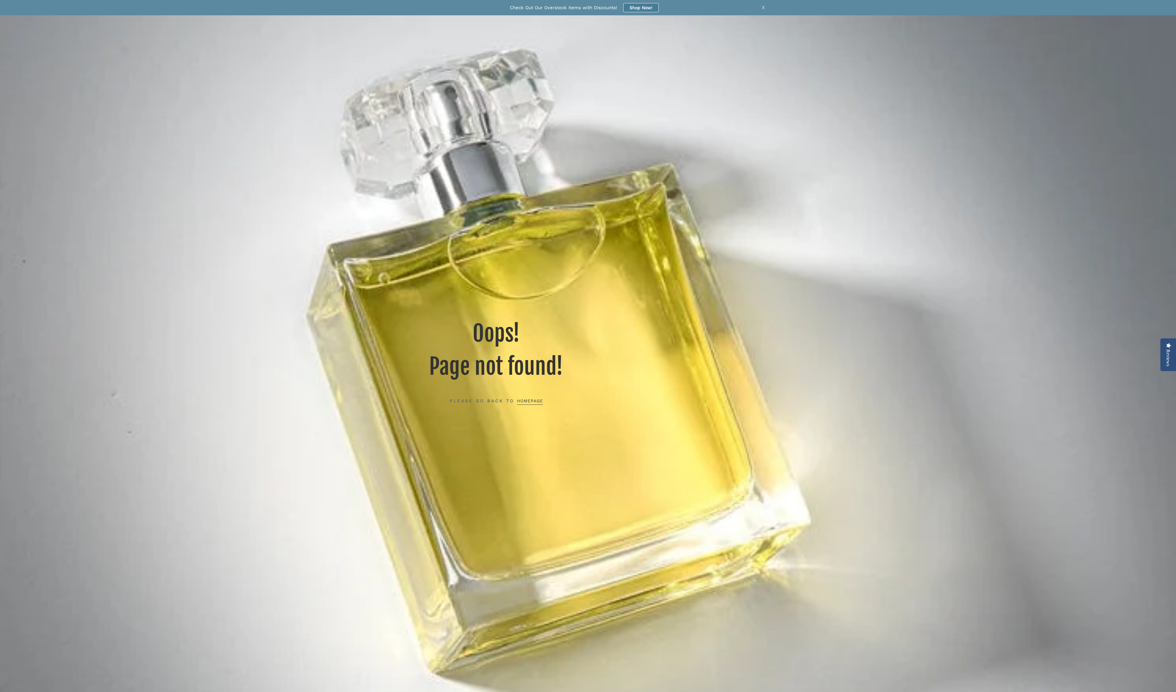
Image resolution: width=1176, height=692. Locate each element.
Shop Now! (641, 7)
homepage (530, 400)
